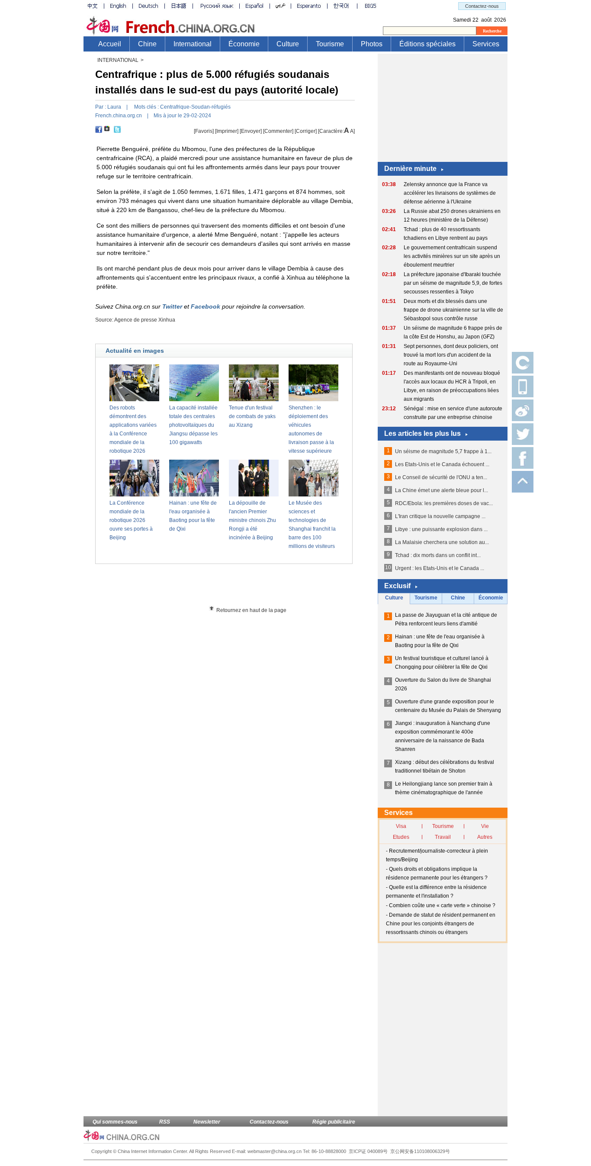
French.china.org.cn (118, 116)
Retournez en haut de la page (251, 610)
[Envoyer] (251, 131)
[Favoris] (204, 131)
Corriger (305, 131)
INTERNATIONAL (117, 60)
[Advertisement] (239, 588)
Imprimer (226, 131)
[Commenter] (278, 131)
